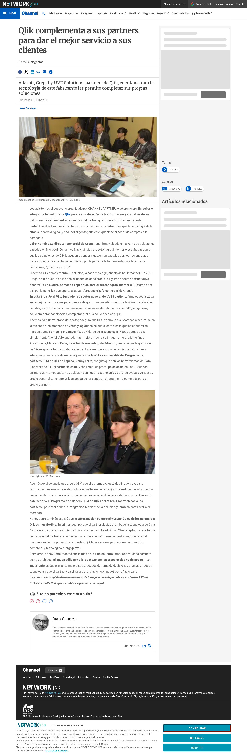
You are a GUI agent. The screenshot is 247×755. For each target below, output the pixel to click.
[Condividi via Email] (44, 71)
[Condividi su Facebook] (20, 71)
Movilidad (134, 13)
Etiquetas (41, 677)
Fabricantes (55, 13)
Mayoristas (71, 13)
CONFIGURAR (197, 728)
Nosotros (28, 677)
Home (23, 62)
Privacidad (83, 677)
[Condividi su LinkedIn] (32, 71)
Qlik (67, 214)
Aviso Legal (69, 677)
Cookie (96, 677)
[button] (10, 13)
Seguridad (163, 13)
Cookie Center (110, 677)
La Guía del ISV (180, 13)
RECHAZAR (197, 738)
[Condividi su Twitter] (26, 71)
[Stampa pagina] (50, 71)
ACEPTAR (197, 747)
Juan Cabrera (27, 108)
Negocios (148, 13)
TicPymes (86, 13)
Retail (113, 13)
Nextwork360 (52, 692)
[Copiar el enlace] (38, 71)
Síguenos (53, 670)
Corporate (101, 13)
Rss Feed (55, 677)
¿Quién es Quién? (202, 13)
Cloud (122, 13)
